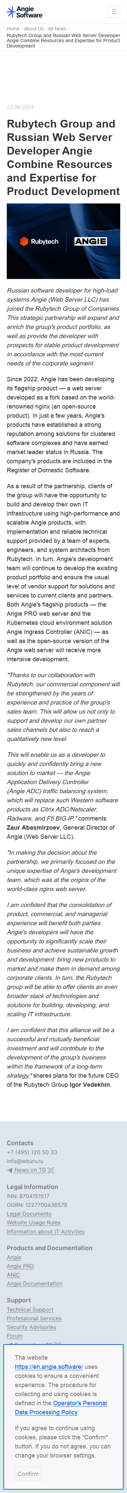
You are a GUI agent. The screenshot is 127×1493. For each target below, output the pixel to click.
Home (13, 28)
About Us (34, 28)
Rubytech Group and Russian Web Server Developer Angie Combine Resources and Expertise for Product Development (63, 41)
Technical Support (30, 1309)
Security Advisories (31, 1327)
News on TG (29, 1170)
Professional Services (34, 1318)
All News (57, 28)
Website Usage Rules (33, 1222)
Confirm (28, 1473)
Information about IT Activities (46, 1231)
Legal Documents (29, 1214)
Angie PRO (20, 1266)
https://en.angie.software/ (49, 1366)
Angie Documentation (34, 1283)
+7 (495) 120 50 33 (32, 1152)
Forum (15, 1336)
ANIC (13, 1275)
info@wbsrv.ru (25, 1161)
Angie (14, 1257)
